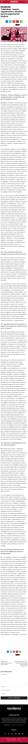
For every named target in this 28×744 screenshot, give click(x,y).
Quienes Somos (7, 738)
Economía (5, 6)
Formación (19, 738)
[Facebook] (5, 733)
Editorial (24, 738)
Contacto (19, 740)
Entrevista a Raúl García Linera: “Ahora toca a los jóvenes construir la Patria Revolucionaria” (20, 663)
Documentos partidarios (11, 740)
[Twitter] (19, 733)
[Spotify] (15, 733)
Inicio (2, 4)
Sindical (9, 6)
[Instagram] (8, 733)
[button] (26, 2)
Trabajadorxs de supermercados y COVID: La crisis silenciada (7, 663)
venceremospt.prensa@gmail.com (17, 725)
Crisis (5, 4)
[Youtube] (22, 733)
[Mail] (12, 733)
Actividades (14, 738)
